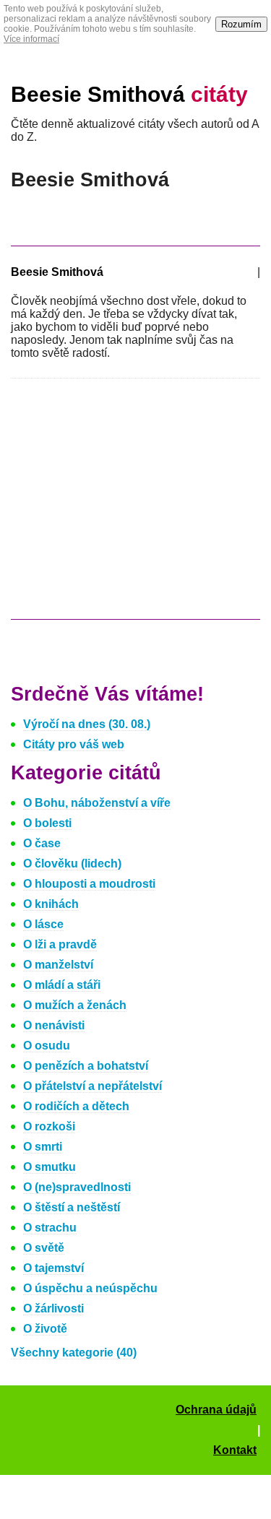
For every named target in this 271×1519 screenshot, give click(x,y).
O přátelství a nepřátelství (92, 1086)
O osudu (46, 1045)
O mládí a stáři (61, 985)
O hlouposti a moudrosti (89, 884)
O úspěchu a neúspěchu (90, 1288)
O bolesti (47, 823)
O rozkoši (49, 1126)
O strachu (50, 1227)
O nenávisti (54, 1025)
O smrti (42, 1147)
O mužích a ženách (74, 1005)
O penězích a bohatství (85, 1066)
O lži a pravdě (60, 944)
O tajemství (53, 1268)
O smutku (49, 1167)
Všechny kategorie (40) (74, 1352)
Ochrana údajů (216, 1409)
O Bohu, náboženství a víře (97, 803)
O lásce (43, 924)
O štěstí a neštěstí (71, 1207)
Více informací (31, 39)
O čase (42, 843)
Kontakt (235, 1450)
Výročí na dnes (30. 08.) (86, 724)
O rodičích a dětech (76, 1106)
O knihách (51, 904)
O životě (45, 1329)
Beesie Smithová (129, 94)
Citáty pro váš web (73, 744)
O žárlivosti (53, 1308)
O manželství (58, 964)
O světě (43, 1248)
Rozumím (241, 24)
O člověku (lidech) (72, 863)
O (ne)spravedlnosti (77, 1187)
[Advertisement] (132, 505)
